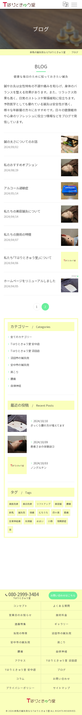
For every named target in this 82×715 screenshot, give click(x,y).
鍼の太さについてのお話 (20, 141)
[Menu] (74, 4)
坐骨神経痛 (15, 521)
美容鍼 (58, 503)
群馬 (11, 512)
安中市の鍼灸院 (19, 365)
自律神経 (15, 386)
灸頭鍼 (28, 521)
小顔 (50, 521)
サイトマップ (61, 688)
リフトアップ (43, 503)
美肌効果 (13, 503)
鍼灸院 (21, 512)
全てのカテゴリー (21, 337)
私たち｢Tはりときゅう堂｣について (28, 257)
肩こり (14, 372)
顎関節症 (61, 521)
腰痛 (13, 379)
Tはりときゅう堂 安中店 (25, 344)
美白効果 (27, 503)
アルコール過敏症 (16, 188)
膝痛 (66, 512)
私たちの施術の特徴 (17, 234)
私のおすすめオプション (20, 164)
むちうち (43, 512)
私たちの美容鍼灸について (22, 211)
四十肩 (56, 512)
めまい (40, 521)
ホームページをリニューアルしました (29, 280)
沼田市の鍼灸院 (19, 358)
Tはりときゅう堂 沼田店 (25, 351)
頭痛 (32, 512)
